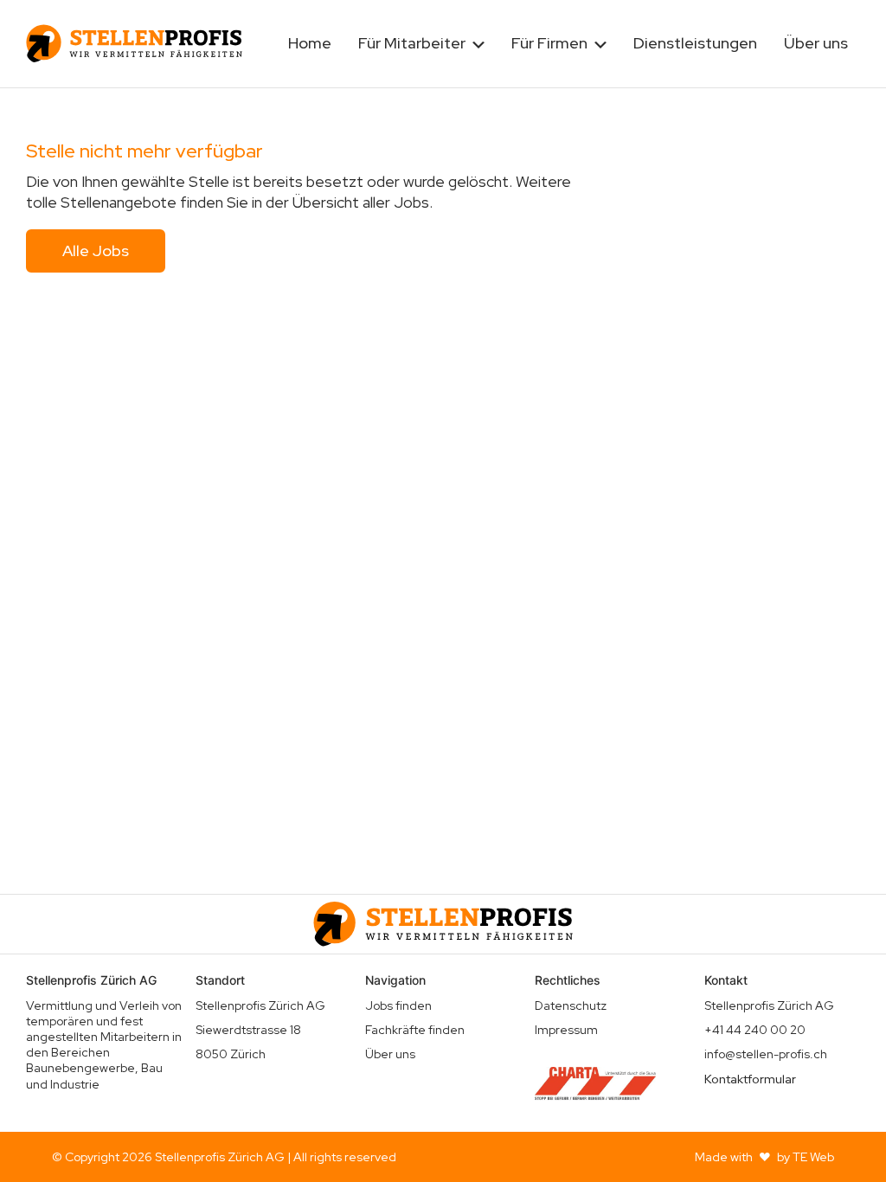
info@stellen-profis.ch (765, 1054)
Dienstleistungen (695, 43)
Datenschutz (571, 1005)
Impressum (566, 1029)
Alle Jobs (95, 250)
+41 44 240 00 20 (755, 1029)
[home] (134, 43)
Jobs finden (398, 1005)
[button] (421, 43)
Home (309, 43)
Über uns (816, 43)
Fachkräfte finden (415, 1029)
